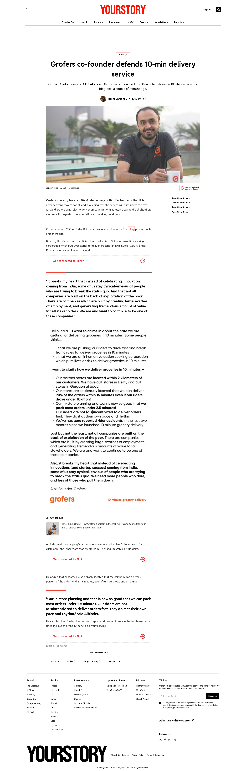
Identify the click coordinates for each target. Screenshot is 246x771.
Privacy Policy (137, 755)
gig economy (91, 661)
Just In (53, 661)
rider (70, 661)
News (121, 54)
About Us (115, 755)
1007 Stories (139, 98)
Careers (125, 755)
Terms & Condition (155, 755)
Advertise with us (98, 653)
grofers (113, 661)
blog (131, 229)
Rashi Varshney (117, 99)
